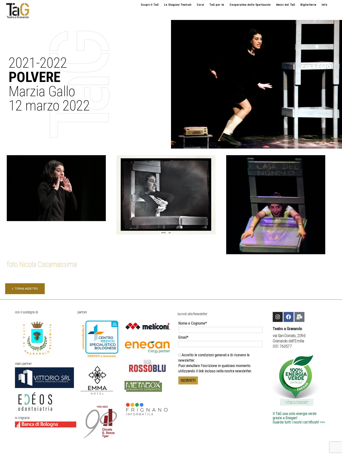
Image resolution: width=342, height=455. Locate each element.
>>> (322, 422)
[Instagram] (278, 317)
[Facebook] (289, 317)
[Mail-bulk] (299, 317)
